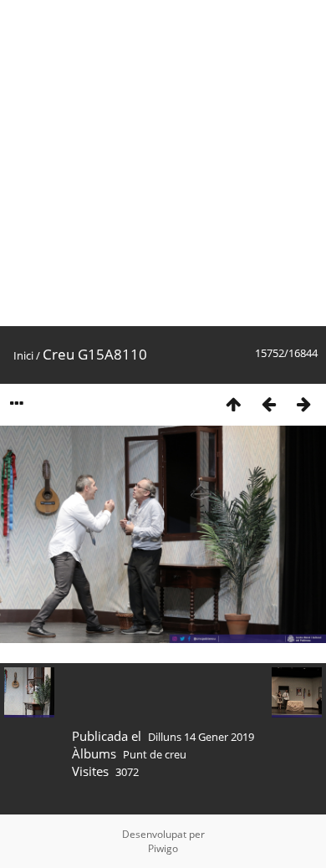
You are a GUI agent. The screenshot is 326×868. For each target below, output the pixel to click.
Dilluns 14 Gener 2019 (201, 736)
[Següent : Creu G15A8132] (303, 403)
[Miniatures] (233, 403)
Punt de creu (154, 754)
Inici (23, 355)
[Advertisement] (163, 163)
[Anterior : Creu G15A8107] (268, 403)
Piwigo (163, 848)
